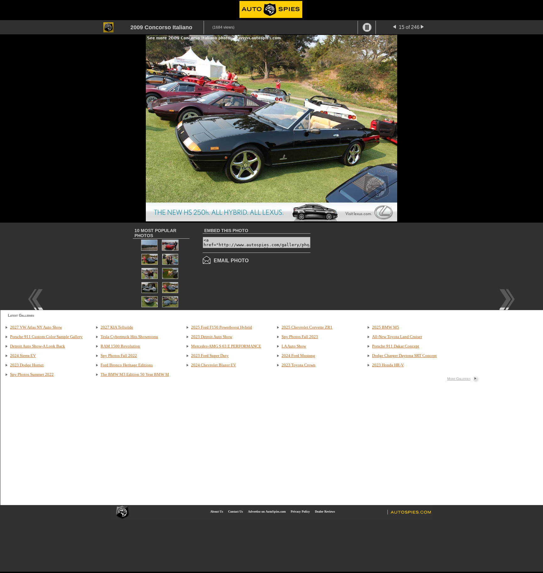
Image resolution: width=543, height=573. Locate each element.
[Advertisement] (363, 265)
